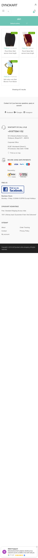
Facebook (9, 112)
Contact (4, 231)
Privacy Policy (24, 231)
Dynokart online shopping (21, 247)
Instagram (29, 112)
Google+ (20, 112)
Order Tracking (25, 227)
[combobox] (9, 11)
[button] (37, 547)
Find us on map (15, 153)
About (3, 227)
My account (5, 234)
